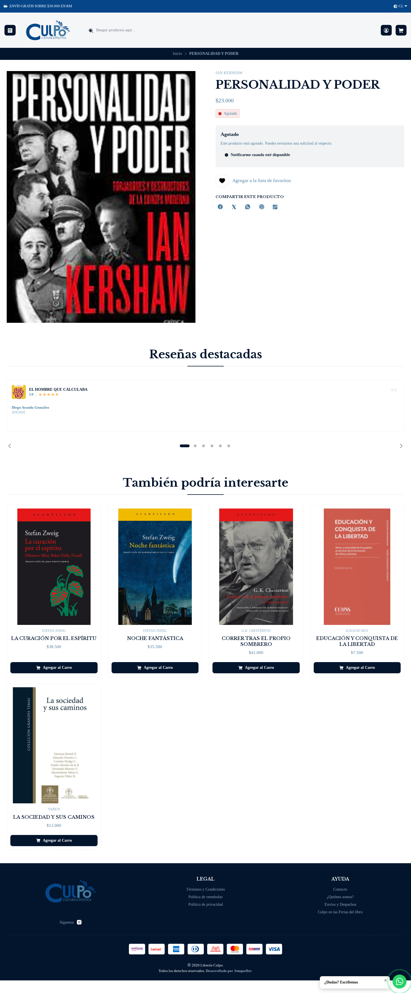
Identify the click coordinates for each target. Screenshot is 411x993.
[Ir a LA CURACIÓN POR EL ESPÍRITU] (54, 567)
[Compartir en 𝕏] (234, 207)
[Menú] (10, 30)
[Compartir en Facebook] (220, 207)
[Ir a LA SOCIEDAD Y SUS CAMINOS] (54, 745)
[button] (184, 446)
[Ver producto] (19, 392)
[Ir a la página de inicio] (48, 30)
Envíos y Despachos (340, 904)
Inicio (177, 54)
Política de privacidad (205, 904)
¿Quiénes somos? (340, 897)
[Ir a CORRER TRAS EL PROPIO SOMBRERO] (256, 567)
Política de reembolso (205, 897)
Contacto (340, 889)
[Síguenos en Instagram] (79, 922)
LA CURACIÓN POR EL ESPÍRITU (53, 638)
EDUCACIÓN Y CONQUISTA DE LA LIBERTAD (357, 641)
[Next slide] (400, 446)
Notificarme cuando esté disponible (260, 155)
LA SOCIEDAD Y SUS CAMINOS (54, 817)
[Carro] (401, 30)
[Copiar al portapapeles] (275, 207)
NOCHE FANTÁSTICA (155, 638)
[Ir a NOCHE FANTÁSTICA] (155, 567)
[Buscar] (91, 31)
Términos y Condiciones (205, 889)
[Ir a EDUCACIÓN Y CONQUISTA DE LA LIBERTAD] (357, 567)
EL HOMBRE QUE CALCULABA (58, 389)
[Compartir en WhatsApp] (247, 207)
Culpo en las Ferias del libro (340, 912)
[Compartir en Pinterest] (261, 207)
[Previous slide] (11, 446)
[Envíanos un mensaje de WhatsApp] (400, 982)
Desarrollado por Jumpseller (229, 971)
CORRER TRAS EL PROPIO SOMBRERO (256, 641)
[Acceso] (386, 30)
